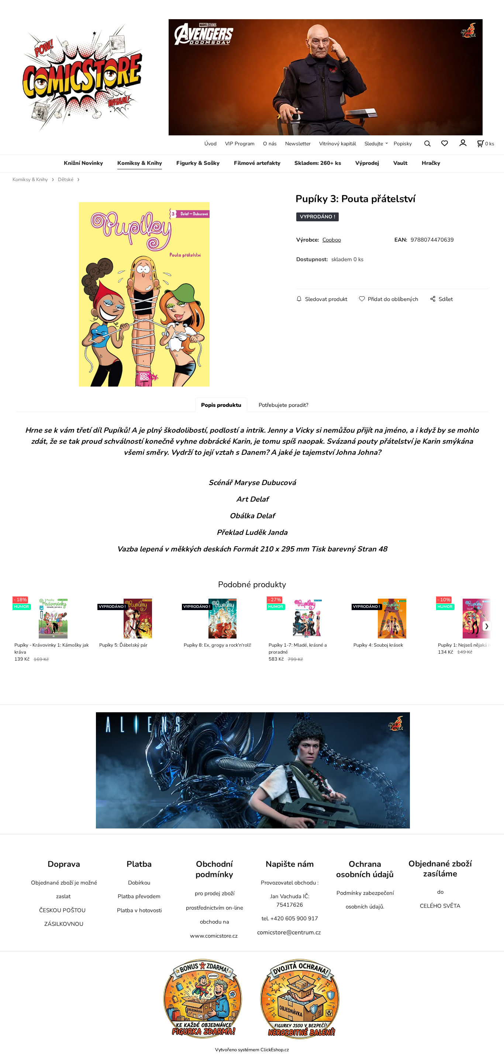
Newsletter (298, 143)
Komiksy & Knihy (139, 163)
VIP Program (240, 143)
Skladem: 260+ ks (317, 163)
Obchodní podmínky (214, 869)
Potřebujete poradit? (283, 405)
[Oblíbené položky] (444, 143)
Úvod (210, 143)
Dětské (65, 179)
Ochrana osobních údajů (365, 869)
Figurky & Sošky (198, 163)
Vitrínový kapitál (337, 143)
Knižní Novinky (83, 163)
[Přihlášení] (462, 143)
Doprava (64, 864)
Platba (139, 864)
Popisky (403, 143)
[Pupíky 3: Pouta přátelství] (144, 294)
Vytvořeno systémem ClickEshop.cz (252, 1049)
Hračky (431, 163)
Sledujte (374, 143)
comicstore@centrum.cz (289, 932)
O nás (270, 143)
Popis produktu (221, 405)
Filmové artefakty (257, 163)
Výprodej (367, 163)
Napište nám (290, 864)
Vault (400, 163)
